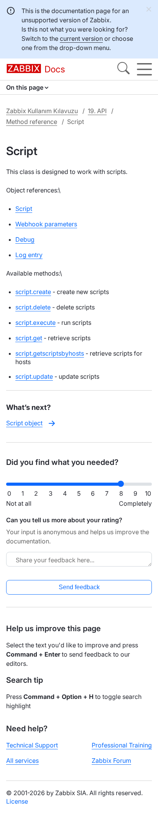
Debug (25, 239)
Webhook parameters (46, 224)
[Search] (123, 69)
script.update (34, 376)
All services (22, 760)
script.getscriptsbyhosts (49, 353)
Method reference (31, 121)
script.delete (33, 307)
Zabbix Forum (111, 760)
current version (81, 38)
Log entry (29, 255)
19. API (97, 111)
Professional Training (122, 745)
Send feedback (79, 587)
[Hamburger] (144, 69)
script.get (28, 338)
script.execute (35, 322)
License (17, 801)
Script (23, 208)
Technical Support (32, 745)
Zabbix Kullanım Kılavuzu (42, 111)
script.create (33, 292)
